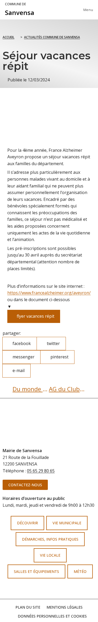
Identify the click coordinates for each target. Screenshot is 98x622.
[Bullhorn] (57, 589)
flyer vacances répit (33, 314)
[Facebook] (41, 589)
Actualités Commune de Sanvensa (52, 37)
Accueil (8, 37)
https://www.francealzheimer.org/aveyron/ (49, 293)
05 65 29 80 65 (41, 471)
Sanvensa (19, 9)
